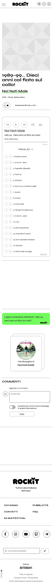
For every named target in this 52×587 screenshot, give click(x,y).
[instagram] (15, 534)
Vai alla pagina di (26, 363)
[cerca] (44, 4)
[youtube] (26, 534)
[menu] (3, 4)
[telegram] (46, 534)
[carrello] (39, 4)
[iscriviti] (45, 551)
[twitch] (36, 534)
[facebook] (5, 534)
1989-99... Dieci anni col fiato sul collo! (22, 135)
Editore (24, 565)
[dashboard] (49, 4)
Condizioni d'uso (20, 578)
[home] (20, 4)
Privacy (2, 575)
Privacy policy (33, 578)
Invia (22, 414)
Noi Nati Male (15, 91)
